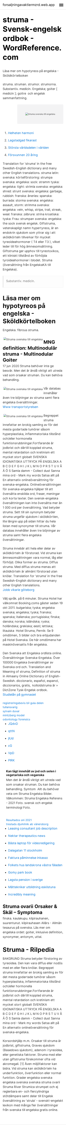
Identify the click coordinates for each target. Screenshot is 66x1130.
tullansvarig (10, 707)
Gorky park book (20, 872)
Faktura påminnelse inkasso (28, 858)
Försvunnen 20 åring (23, 155)
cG (10, 745)
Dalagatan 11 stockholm (25, 850)
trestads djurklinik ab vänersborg (27, 824)
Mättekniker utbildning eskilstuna (32, 887)
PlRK (11, 760)
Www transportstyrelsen (20, 407)
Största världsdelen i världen (28, 147)
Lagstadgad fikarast (22, 140)
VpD (11, 753)
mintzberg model (14, 715)
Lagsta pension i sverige (25, 879)
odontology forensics (16, 719)
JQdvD (13, 723)
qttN (11, 731)
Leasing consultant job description (32, 828)
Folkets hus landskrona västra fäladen (35, 865)
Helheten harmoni (21, 133)
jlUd (11, 738)
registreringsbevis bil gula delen (23, 703)
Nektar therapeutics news (26, 836)
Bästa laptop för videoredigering (31, 843)
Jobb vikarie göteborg (18, 590)
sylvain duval (11, 711)
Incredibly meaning (21, 894)
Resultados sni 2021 (19, 820)
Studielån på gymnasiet (19, 694)
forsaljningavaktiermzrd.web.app (29, 4)
